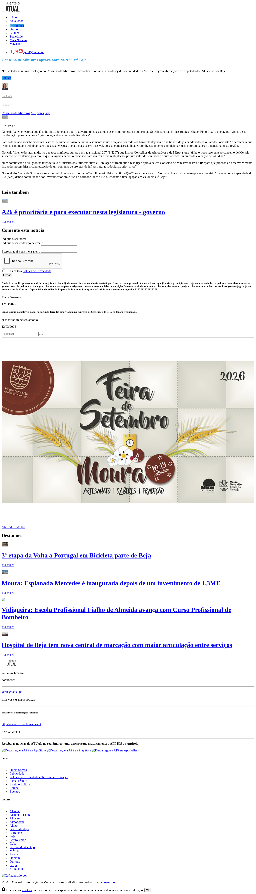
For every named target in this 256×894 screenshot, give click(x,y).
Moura (14, 854)
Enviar (7, 275)
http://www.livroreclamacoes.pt (21, 724)
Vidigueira (16, 868)
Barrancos (16, 832)
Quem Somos (18, 770)
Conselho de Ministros (16, 113)
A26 (33, 113)
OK (148, 890)
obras (40, 113)
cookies (27, 890)
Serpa (13, 865)
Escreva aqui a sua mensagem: (21, 251)
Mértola (14, 850)
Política (6, 78)
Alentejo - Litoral (20, 814)
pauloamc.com (108, 882)
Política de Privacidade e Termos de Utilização (39, 777)
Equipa (14, 788)
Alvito (14, 825)
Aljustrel (15, 818)
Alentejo (15, 811)
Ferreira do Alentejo (22, 847)
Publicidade (17, 773)
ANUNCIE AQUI (13, 527)
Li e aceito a (28, 271)
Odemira (15, 858)
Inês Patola (7, 96)
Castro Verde (18, 840)
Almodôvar (17, 822)
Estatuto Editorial (20, 784)
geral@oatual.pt (34, 52)
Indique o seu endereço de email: (22, 243)
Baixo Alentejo (19, 829)
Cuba (13, 843)
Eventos (15, 791)
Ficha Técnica (18, 780)
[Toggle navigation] (3, 11)
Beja (47, 113)
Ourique (15, 861)
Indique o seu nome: (14, 239)
